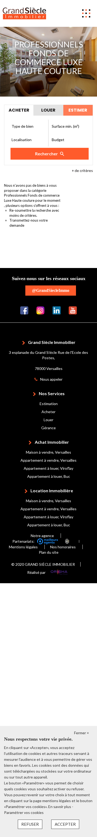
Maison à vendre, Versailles (48, 452)
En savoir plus (60, 806)
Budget (58, 139)
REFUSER (30, 824)
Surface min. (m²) (65, 126)
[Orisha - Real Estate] (59, 572)
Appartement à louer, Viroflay (48, 468)
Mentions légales (23, 547)
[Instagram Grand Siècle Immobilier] (40, 309)
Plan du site (48, 552)
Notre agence (42, 535)
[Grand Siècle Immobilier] (24, 13)
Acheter (48, 411)
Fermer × (81, 732)
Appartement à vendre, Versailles (48, 460)
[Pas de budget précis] (69, 139)
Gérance (48, 427)
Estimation (49, 403)
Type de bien (22, 126)
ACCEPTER (65, 824)
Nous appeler (51, 379)
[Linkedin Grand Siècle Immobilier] (56, 309)
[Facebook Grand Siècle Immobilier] (24, 309)
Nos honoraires (63, 547)
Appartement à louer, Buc (48, 476)
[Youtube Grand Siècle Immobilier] (73, 309)
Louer (48, 419)
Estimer (77, 110)
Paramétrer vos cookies (24, 812)
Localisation (22, 139)
